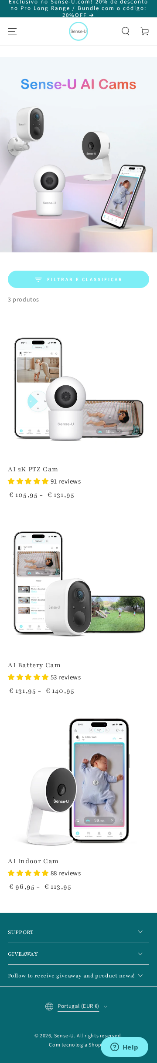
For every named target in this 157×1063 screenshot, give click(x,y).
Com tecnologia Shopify (78, 1045)
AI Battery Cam (34, 665)
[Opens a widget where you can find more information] (124, 1048)
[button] (125, 31)
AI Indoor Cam (33, 861)
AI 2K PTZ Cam (33, 469)
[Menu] (12, 31)
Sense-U (64, 1036)
